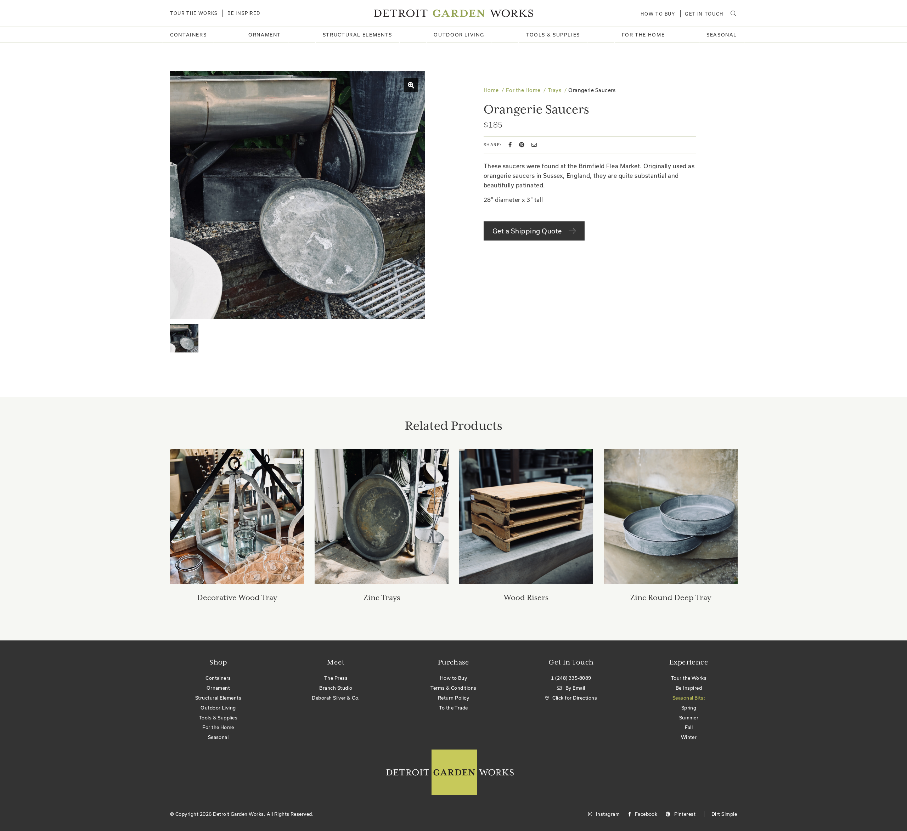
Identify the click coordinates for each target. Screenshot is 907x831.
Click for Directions (574, 698)
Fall (689, 727)
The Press (336, 678)
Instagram (607, 814)
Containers (188, 35)
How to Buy (658, 13)
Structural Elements (357, 35)
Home (491, 90)
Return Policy (453, 698)
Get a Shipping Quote (527, 231)
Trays (554, 90)
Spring (689, 708)
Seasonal (721, 35)
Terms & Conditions (453, 688)
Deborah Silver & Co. (336, 698)
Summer (689, 717)
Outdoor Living (459, 35)
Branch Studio (335, 688)
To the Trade (453, 708)
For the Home (643, 35)
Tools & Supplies (553, 35)
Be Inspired (243, 13)
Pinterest (684, 814)
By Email (575, 688)
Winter (689, 737)
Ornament (264, 35)
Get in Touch (704, 13)
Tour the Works (194, 13)
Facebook (645, 814)
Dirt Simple (724, 814)
